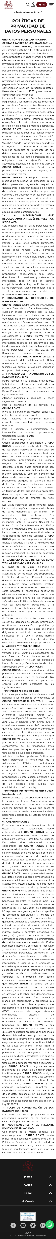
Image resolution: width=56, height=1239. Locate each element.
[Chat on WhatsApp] (49, 1224)
